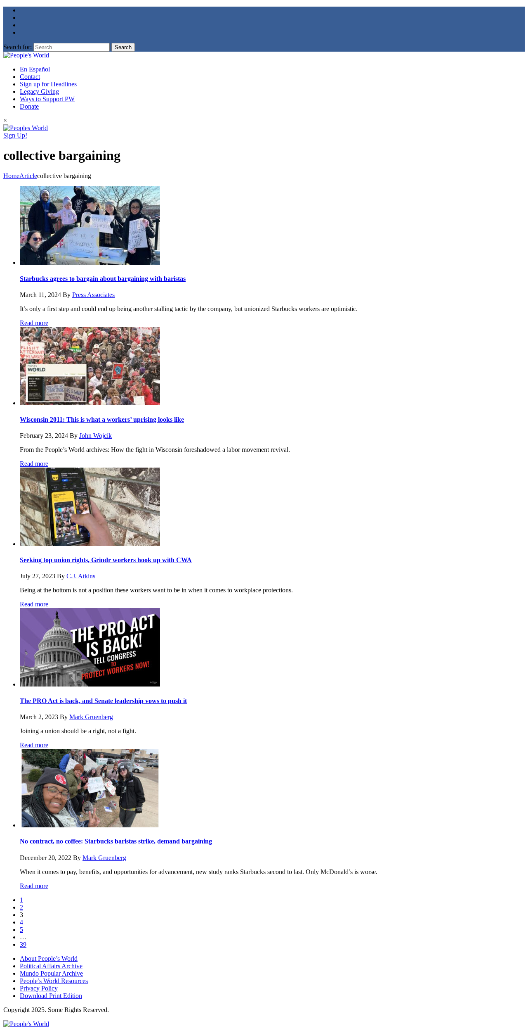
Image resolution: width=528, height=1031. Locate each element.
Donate (29, 106)
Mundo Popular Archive (51, 973)
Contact (30, 76)
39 (23, 944)
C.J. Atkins (80, 576)
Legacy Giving (39, 91)
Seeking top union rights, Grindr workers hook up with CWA (106, 559)
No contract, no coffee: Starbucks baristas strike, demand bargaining (116, 841)
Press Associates (93, 294)
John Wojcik (95, 435)
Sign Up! (15, 135)
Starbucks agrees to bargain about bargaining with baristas (103, 278)
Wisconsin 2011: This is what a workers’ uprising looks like (102, 419)
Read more (34, 322)
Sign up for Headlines (48, 84)
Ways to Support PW (47, 98)
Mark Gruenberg (91, 716)
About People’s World (49, 958)
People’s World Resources (54, 980)
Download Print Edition (51, 995)
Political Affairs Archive (51, 965)
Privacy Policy (39, 988)
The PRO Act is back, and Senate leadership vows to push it (103, 700)
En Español (35, 69)
